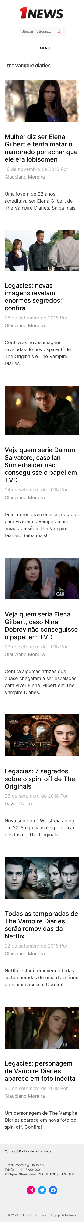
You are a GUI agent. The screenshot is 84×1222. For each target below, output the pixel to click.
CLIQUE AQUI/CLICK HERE (57, 1174)
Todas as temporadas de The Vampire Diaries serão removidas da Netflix (41, 925)
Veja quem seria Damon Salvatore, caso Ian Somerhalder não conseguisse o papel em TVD (41, 465)
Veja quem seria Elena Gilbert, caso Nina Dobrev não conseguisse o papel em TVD (41, 625)
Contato (10, 1151)
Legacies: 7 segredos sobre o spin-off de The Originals (40, 778)
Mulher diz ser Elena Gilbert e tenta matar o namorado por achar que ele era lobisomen (41, 148)
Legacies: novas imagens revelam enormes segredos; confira (33, 297)
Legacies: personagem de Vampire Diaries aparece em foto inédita (40, 1071)
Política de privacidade (35, 1151)
